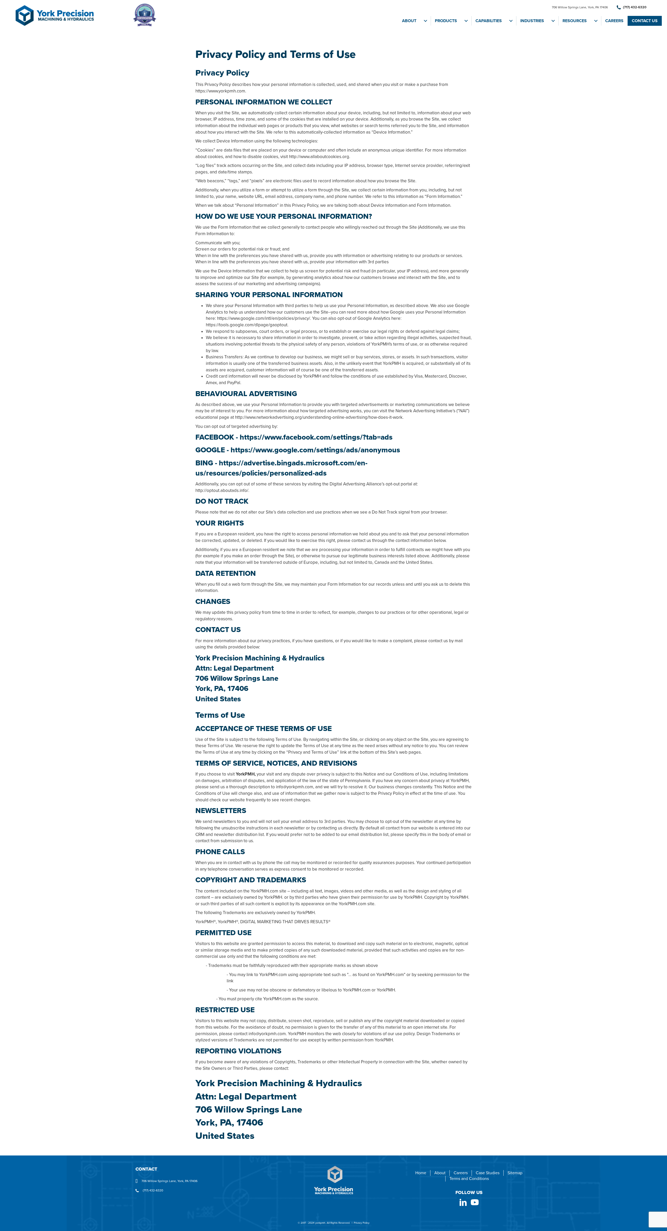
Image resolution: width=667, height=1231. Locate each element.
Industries (532, 20)
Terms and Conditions (469, 1178)
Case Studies (487, 1173)
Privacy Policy (361, 1222)
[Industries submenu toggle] (553, 21)
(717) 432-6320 (634, 7)
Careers (614, 20)
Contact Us (645, 20)
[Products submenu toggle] (466, 21)
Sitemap (515, 1173)
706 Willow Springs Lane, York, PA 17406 (580, 7)
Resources (575, 20)
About (409, 20)
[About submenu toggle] (425, 21)
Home (420, 1173)
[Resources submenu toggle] (596, 21)
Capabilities (488, 20)
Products (446, 20)
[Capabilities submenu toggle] (511, 21)
